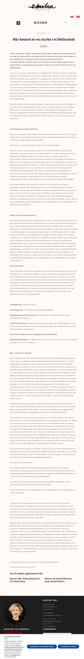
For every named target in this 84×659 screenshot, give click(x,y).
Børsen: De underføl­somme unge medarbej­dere (61, 581)
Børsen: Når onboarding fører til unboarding (26, 581)
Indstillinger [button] (15, 655)
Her (11, 145)
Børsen (43, 46)
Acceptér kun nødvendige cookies (42, 646)
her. (21, 261)
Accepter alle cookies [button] (68, 646)
